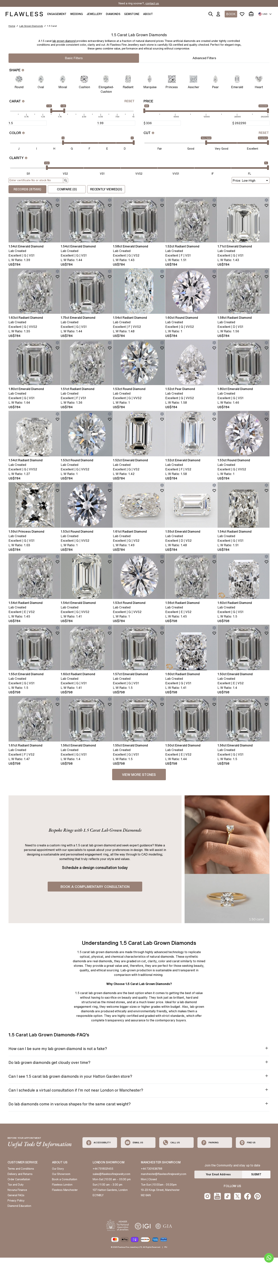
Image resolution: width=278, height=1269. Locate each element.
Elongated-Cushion (106, 89)
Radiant (128, 87)
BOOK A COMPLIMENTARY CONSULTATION (95, 886)
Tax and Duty (16, 1184)
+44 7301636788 (151, 1168)
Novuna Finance (17, 1190)
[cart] (251, 14)
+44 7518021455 (103, 1168)
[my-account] (219, 14)
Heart (259, 87)
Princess (171, 87)
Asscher (193, 87)
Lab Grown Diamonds (31, 26)
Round (19, 87)
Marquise (150, 87)
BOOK (231, 14)
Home (12, 26)
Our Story (58, 1168)
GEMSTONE (131, 14)
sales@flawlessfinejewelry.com (111, 1174)
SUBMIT (256, 1174)
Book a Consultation (64, 1179)
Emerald (237, 87)
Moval (62, 87)
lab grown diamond (64, 41)
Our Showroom (61, 1174)
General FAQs (16, 1195)
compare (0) (67, 189)
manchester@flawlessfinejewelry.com (163, 1174)
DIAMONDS (113, 14)
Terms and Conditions (21, 1168)
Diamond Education (19, 1206)
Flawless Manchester (65, 1190)
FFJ (165, 1247)
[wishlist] (242, 14)
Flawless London (62, 1184)
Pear (215, 87)
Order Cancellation (19, 1179)
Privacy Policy (16, 1200)
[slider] (144, 110)
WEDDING (76, 14)
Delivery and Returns (20, 1174)
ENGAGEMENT (56, 14)
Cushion (84, 87)
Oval (41, 87)
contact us (152, 3)
